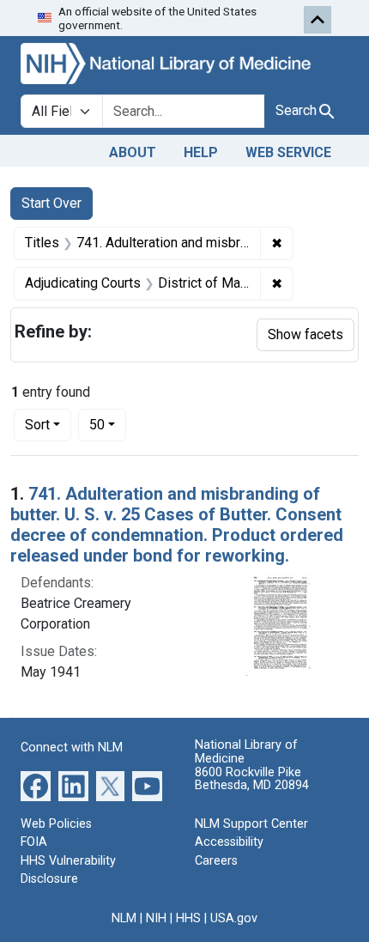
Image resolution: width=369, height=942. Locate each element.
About (132, 152)
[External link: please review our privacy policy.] (36, 784)
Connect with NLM (72, 747)
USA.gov (233, 918)
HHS (188, 918)
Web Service (288, 152)
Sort (37, 424)
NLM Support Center (251, 824)
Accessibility (229, 842)
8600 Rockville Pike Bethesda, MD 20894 (252, 779)
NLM (124, 918)
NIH (156, 918)
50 (107, 424)
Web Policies (56, 824)
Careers (216, 861)
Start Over (51, 203)
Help (201, 152)
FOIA (34, 842)
